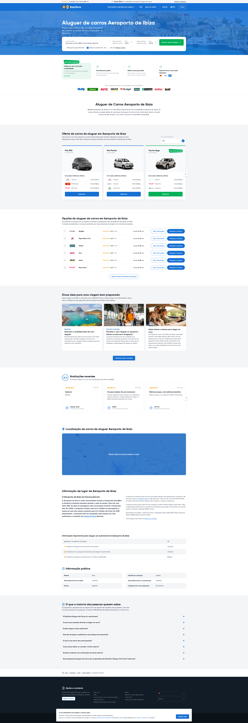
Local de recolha (70, 41)
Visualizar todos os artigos (124, 358)
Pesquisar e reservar (176, 231)
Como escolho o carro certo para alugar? (106, 697)
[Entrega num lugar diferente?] (65, 48)
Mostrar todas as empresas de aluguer (124, 276)
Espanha (72, 673)
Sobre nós (97, 692)
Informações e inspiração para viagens (120, 7)
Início (66, 673)
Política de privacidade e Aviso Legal (104, 702)
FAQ (140, 7)
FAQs (95, 695)
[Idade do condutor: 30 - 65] (88, 48)
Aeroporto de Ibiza (150, 518)
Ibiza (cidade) (86, 673)
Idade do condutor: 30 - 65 (97, 48)
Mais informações (158, 231)
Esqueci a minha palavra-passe (134, 695)
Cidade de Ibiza (90, 516)
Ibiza (79, 673)
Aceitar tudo (182, 716)
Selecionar (81, 194)
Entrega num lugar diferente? (75, 48)
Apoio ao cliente (150, 7)
